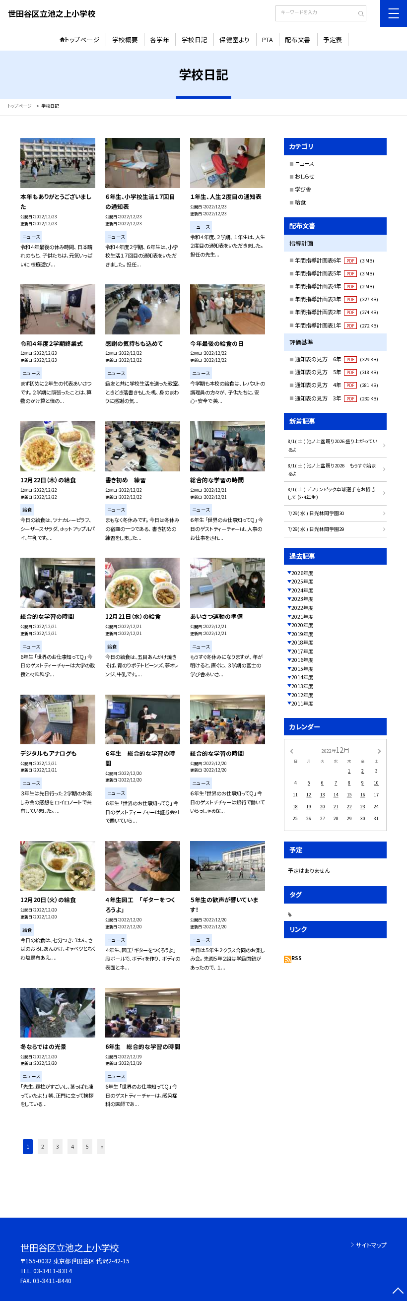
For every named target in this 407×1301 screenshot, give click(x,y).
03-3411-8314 (52, 1270)
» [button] (102, 1146)
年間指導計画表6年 (334, 260)
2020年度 (302, 625)
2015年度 (302, 668)
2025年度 (302, 581)
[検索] (357, 14)
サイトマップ (371, 1244)
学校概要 (125, 39)
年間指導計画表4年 (334, 286)
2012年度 (302, 695)
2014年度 (302, 677)
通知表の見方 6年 (336, 359)
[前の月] (291, 750)
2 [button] (42, 1146)
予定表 (332, 39)
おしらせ (305, 176)
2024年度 (302, 590)
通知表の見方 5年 (336, 372)
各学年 (159, 39)
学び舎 (303, 189)
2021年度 (302, 616)
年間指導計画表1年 (336, 325)
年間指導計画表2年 (336, 312)
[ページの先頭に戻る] (398, 1292)
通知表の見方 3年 (336, 398)
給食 (300, 202)
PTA (267, 39)
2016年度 (302, 659)
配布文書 (298, 39)
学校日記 (194, 39)
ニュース (304, 163)
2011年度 (302, 703)
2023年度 (302, 598)
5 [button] (87, 1146)
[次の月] (379, 750)
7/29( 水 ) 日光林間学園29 (316, 528)
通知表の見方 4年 (336, 385)
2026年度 (302, 573)
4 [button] (72, 1146)
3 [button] (57, 1146)
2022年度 (302, 607)
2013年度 (302, 686)
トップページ (82, 39)
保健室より (234, 39)
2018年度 (302, 642)
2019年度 (302, 634)
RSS (296, 958)
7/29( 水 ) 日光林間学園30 (316, 513)
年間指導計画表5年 (334, 273)
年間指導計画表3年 (336, 299)
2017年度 (302, 651)
